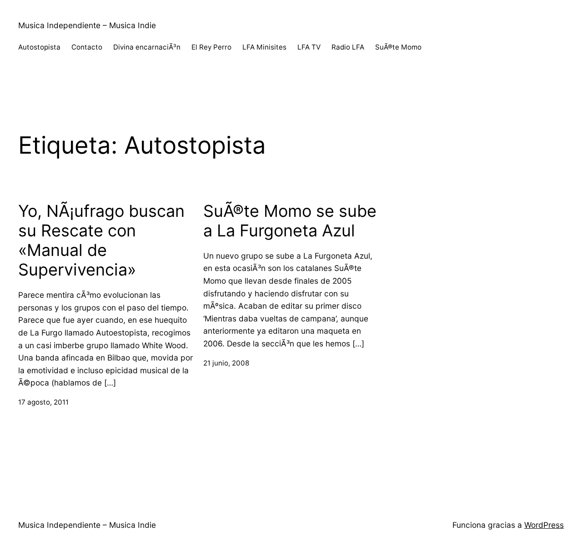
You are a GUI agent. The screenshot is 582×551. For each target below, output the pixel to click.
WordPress (544, 525)
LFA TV (309, 47)
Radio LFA (347, 47)
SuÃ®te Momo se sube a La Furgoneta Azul (289, 220)
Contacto (86, 47)
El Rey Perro (211, 47)
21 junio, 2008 (226, 363)
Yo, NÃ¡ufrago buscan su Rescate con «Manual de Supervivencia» (101, 240)
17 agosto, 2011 (43, 402)
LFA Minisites (264, 47)
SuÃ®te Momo (398, 47)
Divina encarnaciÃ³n (147, 47)
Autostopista (39, 47)
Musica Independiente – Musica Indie (87, 25)
